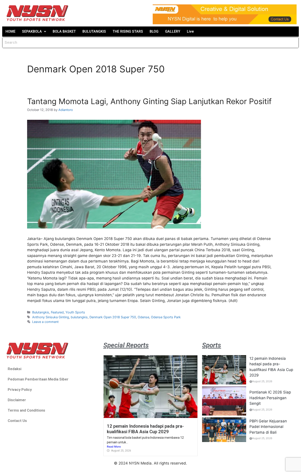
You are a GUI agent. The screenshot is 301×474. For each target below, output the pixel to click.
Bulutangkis (40, 312)
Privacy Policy (20, 389)
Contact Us (17, 420)
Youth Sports (75, 312)
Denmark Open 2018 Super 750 (112, 317)
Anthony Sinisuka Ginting (50, 317)
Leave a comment (45, 322)
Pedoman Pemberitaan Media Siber (38, 379)
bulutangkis (79, 317)
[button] (34, 31)
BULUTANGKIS (94, 31)
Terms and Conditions (26, 410)
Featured (57, 312)
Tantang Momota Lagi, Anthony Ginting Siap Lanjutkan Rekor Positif (149, 101)
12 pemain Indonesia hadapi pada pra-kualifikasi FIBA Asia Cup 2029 (145, 428)
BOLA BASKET (64, 31)
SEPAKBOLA (32, 31)
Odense (143, 317)
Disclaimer (17, 400)
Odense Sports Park (166, 317)
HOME (10, 31)
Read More (114, 446)
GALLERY (172, 31)
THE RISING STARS (128, 31)
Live (190, 31)
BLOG (154, 31)
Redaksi (14, 369)
